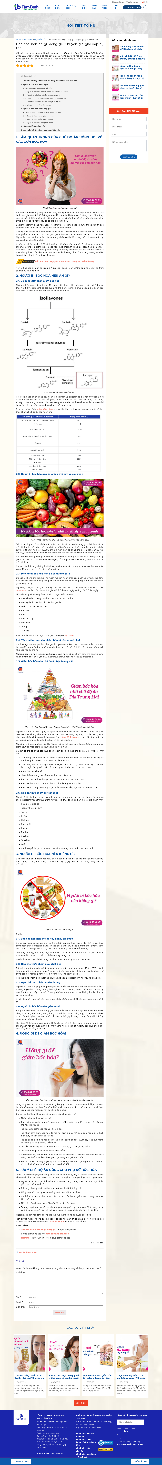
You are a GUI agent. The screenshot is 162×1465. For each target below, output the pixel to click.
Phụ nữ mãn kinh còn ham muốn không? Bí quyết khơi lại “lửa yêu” (132, 96)
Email (19, 1302)
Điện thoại (21, 1307)
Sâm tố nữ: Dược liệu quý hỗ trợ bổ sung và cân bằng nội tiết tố (64, 1376)
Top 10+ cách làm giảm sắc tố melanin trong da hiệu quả (97, 1376)
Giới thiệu (47, 7)
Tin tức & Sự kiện (71, 7)
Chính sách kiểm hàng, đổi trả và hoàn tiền (86, 1442)
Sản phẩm (57, 7)
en (147, 2)
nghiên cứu (21, 590)
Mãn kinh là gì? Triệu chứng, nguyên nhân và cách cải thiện (132, 57)
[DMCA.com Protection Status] (105, 1449)
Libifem (25, 1237)
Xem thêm (81, 1403)
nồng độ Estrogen (70, 737)
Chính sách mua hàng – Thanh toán (86, 1455)
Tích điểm (84, 7)
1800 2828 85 (57, 1453)
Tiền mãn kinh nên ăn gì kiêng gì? (38, 1229)
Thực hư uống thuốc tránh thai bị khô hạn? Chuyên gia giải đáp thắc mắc (29, 1376)
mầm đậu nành (45, 409)
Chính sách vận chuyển (83, 1449)
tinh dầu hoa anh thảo (57, 1233)
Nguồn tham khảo (27, 1252)
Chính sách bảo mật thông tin (85, 1434)
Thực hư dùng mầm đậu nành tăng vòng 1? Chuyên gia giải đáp (131, 1376)
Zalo (126, 1431)
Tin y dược (27, 40)
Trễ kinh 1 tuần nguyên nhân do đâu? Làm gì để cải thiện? (132, 87)
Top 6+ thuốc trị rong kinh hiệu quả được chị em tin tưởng (132, 77)
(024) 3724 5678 (54, 1427)
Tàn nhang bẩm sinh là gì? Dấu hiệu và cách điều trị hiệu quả (132, 47)
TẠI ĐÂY (69, 635)
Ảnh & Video (104, 7)
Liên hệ (116, 7)
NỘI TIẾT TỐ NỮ (41, 40)
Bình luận (20, 1272)
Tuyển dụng (132, 2)
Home (18, 40)
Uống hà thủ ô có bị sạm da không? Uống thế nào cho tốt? (131, 67)
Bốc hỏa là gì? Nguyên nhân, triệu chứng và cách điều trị (64, 261)
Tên (18, 1297)
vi (143, 2)
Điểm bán (94, 7)
